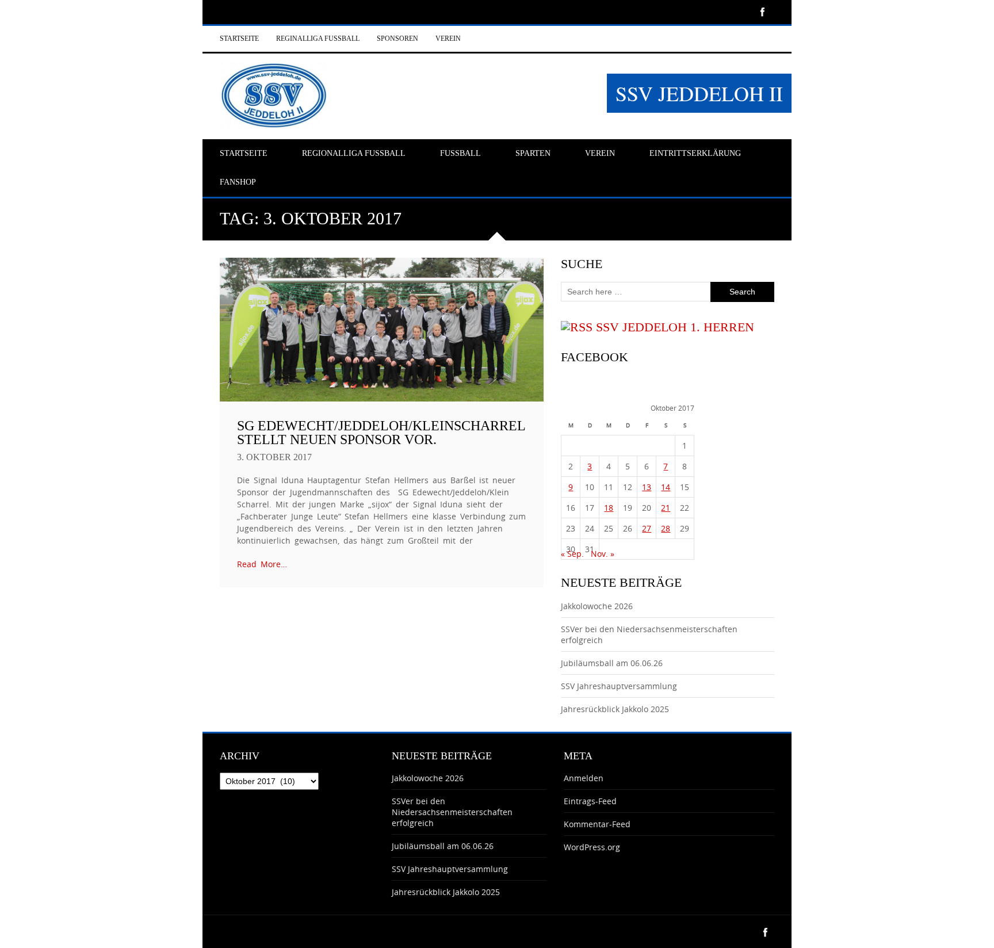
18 (608, 507)
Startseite (239, 39)
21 (665, 507)
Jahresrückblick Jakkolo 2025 (615, 709)
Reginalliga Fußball (318, 39)
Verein (448, 39)
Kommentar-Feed (597, 824)
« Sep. (572, 553)
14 (665, 486)
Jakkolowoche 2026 (597, 606)
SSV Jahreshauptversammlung (619, 686)
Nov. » (602, 553)
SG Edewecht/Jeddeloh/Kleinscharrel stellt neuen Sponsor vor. (381, 432)
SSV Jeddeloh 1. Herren (675, 327)
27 (646, 528)
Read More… (262, 564)
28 (665, 528)
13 (646, 486)
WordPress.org (592, 847)
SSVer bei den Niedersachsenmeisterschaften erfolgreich (452, 812)
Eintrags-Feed (590, 801)
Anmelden (583, 778)
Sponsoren (397, 39)
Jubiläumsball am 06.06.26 (612, 663)
